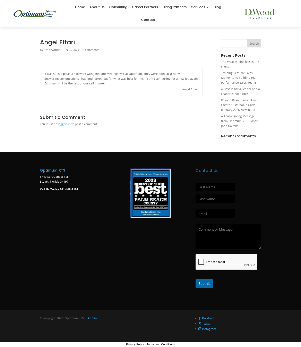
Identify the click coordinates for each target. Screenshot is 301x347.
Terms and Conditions (161, 344)
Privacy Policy (135, 344)
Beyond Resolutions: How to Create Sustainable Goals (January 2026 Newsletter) (240, 105)
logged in (64, 124)
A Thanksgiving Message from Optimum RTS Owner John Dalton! (239, 121)
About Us (97, 7)
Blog (217, 7)
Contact (148, 19)
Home (80, 7)
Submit (204, 283)
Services (198, 7)
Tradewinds (52, 50)
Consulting (118, 7)
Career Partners (145, 7)
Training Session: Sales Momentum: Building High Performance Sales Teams (239, 78)
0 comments (91, 50)
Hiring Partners (175, 7)
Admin (92, 318)
